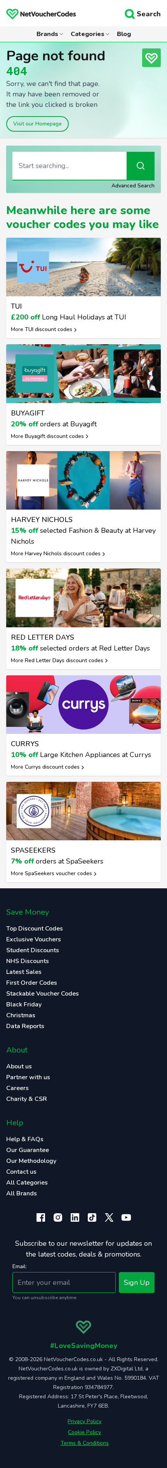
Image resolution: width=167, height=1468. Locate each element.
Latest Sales (24, 972)
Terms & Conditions (85, 1443)
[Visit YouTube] (126, 1217)
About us (19, 1066)
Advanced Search (133, 185)
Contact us (21, 1172)
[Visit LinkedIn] (75, 1217)
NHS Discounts (27, 961)
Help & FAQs (24, 1139)
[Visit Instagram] (57, 1217)
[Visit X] (109, 1217)
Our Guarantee (27, 1150)
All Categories (27, 1182)
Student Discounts (32, 950)
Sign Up (137, 1282)
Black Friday (24, 1004)
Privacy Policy (84, 1421)
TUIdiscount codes (48, 329)
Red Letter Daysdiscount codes (64, 660)
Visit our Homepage (37, 123)
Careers (17, 1088)
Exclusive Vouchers (33, 939)
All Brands (21, 1193)
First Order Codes (31, 983)
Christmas (20, 1015)
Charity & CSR (26, 1099)
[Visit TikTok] (92, 1217)
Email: (19, 1266)
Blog (124, 34)
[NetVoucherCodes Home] (38, 14)
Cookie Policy (84, 1432)
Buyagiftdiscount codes (54, 436)
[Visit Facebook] (40, 1217)
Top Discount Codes (34, 928)
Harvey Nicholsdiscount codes (63, 553)
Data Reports (25, 1026)
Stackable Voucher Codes (42, 993)
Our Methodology (31, 1161)
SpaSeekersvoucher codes (58, 873)
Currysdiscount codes (52, 767)
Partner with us (28, 1077)
